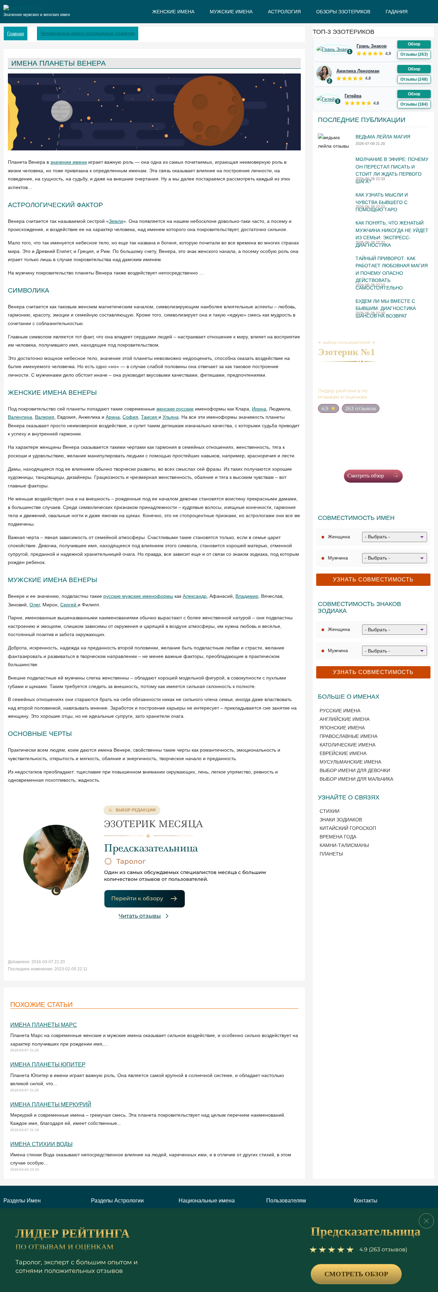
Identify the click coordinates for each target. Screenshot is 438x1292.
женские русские (175, 409)
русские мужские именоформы (138, 596)
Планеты (331, 854)
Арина (113, 417)
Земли (116, 221)
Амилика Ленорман (357, 70)
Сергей (69, 604)
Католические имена (347, 745)
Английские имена (345, 719)
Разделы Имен (22, 1200)
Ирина (259, 409)
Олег (34, 604)
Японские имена (342, 727)
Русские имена (340, 710)
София (130, 417)
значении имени (68, 162)
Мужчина (338, 558)
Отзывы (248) (414, 79)
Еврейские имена (343, 753)
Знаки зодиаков (341, 819)
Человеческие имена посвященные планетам (87, 33)
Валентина (20, 417)
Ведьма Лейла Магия (383, 136)
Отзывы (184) (414, 104)
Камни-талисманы (344, 845)
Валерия (44, 417)
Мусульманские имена (350, 762)
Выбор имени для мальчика (356, 779)
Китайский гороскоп (348, 828)
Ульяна (171, 417)
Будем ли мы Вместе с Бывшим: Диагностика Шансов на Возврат (386, 308)
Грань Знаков (372, 46)
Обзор (414, 44)
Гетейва (353, 95)
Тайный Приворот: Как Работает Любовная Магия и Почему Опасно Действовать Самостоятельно (392, 273)
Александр (195, 596)
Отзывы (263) (414, 54)
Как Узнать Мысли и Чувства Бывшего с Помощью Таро (382, 202)
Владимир (246, 596)
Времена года (338, 836)
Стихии (329, 811)
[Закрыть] (426, 1220)
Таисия (149, 417)
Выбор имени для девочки (355, 770)
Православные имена (348, 736)
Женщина (339, 536)
